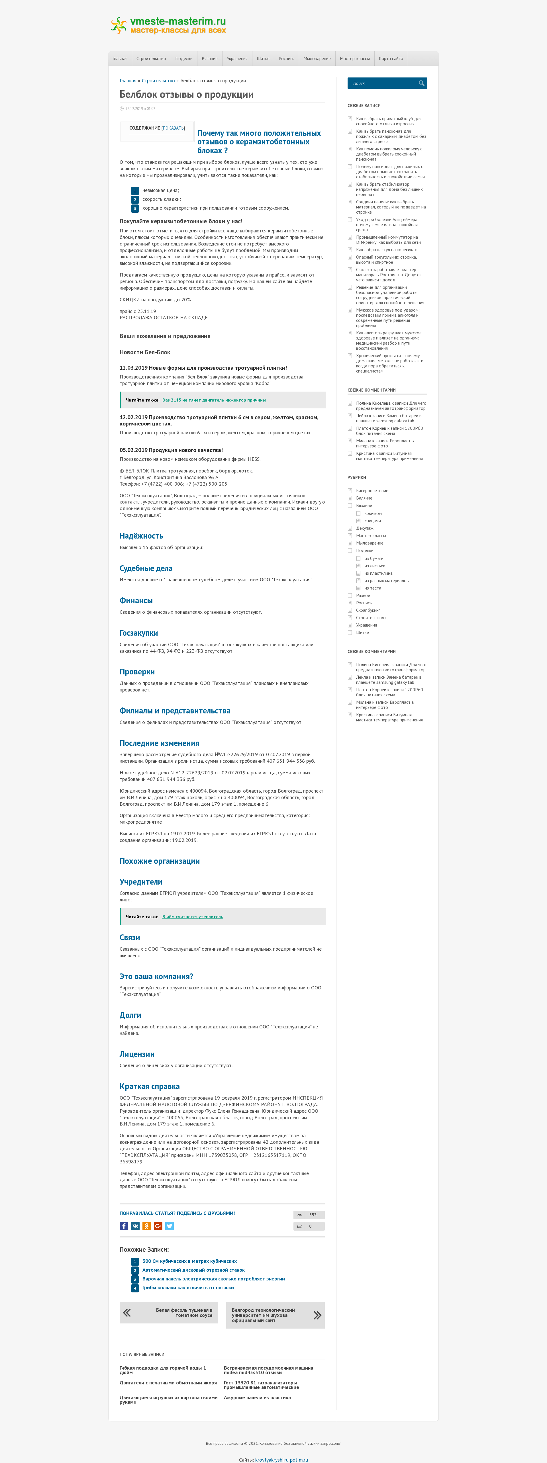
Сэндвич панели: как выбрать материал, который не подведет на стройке (391, 207)
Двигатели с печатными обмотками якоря (168, 1382)
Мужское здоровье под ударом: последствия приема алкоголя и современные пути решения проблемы (388, 317)
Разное (363, 595)
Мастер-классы (355, 58)
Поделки (184, 58)
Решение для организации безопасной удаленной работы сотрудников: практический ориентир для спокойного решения (390, 294)
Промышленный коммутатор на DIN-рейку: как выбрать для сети (388, 239)
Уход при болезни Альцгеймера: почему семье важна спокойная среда (387, 224)
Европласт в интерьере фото (385, 443)
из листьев (375, 565)
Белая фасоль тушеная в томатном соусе (184, 1312)
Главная (120, 58)
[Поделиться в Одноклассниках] (146, 1226)
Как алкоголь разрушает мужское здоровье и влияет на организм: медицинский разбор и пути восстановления (389, 340)
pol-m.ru (299, 1459)
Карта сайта (391, 58)
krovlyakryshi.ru (272, 1459)
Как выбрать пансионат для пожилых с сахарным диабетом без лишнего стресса (391, 136)
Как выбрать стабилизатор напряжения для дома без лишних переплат (389, 189)
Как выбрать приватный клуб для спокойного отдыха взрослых (388, 121)
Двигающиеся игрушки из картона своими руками (169, 1399)
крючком (373, 513)
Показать (173, 128)
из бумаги (374, 558)
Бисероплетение (372, 490)
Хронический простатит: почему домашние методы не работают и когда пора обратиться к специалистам (389, 363)
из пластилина (379, 573)
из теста (373, 588)
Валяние (364, 498)
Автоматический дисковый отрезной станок (193, 1269)
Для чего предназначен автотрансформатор (391, 405)
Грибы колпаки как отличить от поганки (188, 1287)
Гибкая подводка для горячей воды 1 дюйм (163, 1370)
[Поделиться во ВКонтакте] (135, 1226)
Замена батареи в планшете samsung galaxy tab (389, 418)
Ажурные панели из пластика (257, 1397)
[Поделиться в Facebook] (124, 1226)
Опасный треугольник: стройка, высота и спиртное (386, 259)
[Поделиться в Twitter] (169, 1226)
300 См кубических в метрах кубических (189, 1261)
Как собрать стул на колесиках (386, 249)
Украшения (237, 58)
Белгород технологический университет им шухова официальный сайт (263, 1315)
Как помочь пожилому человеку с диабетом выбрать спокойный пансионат (389, 154)
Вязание (210, 58)
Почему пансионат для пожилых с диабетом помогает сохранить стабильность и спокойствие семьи (390, 171)
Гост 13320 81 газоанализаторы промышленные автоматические (261, 1384)
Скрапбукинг (368, 610)
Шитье (263, 58)
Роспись (286, 58)
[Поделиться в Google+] (158, 1226)
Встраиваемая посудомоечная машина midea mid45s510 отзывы (268, 1370)
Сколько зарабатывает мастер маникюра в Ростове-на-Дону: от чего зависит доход (389, 275)
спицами (373, 520)
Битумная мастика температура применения (389, 455)
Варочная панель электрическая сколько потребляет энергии (213, 1278)
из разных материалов (387, 580)
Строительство (151, 58)
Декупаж (364, 528)
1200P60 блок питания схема (389, 430)
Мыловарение (317, 58)
